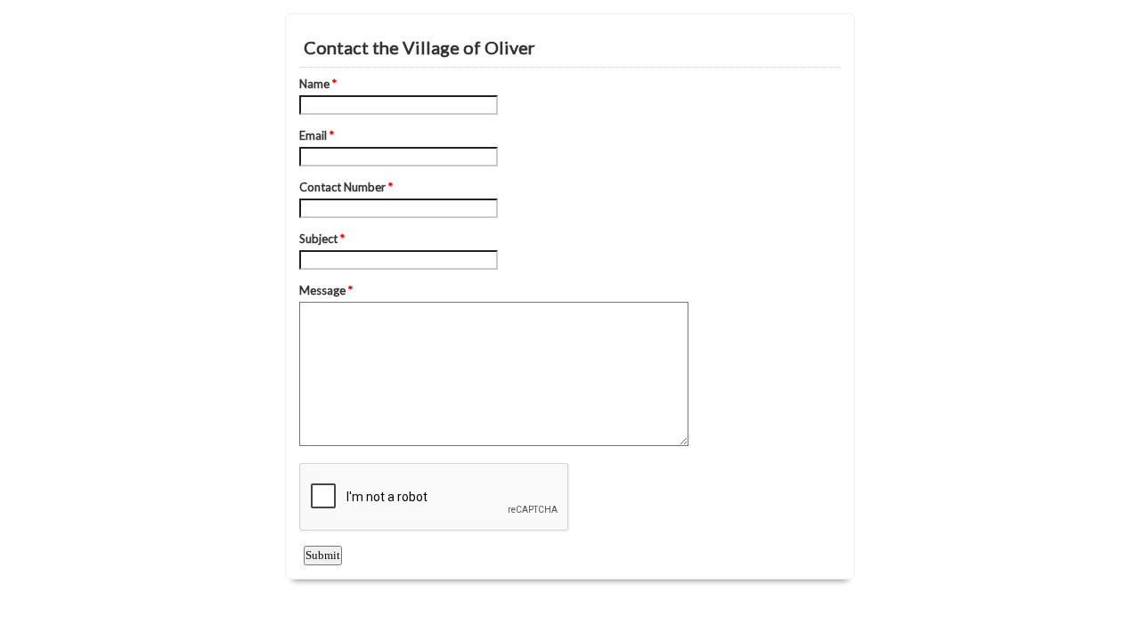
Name (318, 84)
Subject (322, 238)
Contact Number (346, 187)
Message (326, 290)
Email (316, 135)
